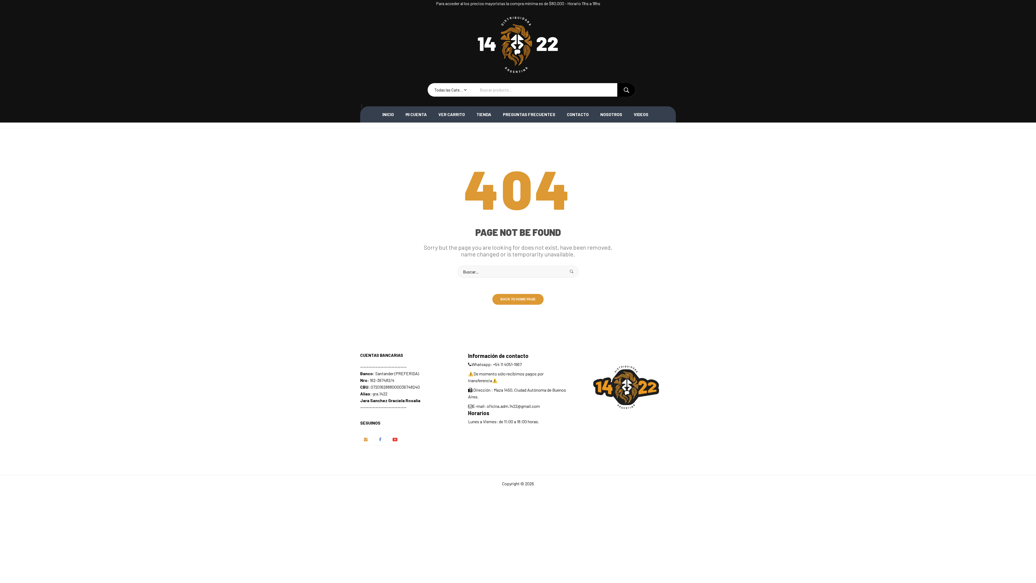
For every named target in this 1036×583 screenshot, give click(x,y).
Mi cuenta (416, 114)
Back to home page (518, 299)
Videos (641, 114)
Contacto (578, 114)
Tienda (483, 114)
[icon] (365, 439)
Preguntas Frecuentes (529, 114)
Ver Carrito (451, 114)
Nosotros (611, 114)
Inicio (388, 114)
